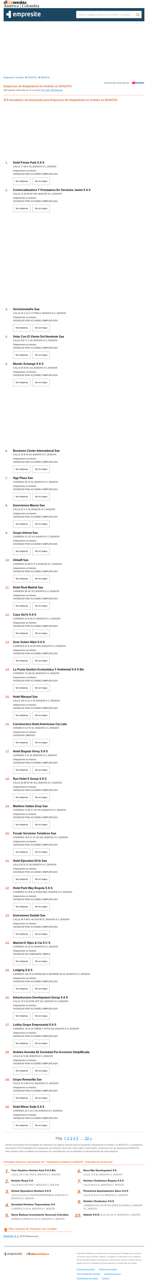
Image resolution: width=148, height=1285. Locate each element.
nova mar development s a (100, 1170)
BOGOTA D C (11, 1236)
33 (87, 1138)
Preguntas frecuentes (86, 1269)
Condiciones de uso (112, 1274)
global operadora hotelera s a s (31, 1190)
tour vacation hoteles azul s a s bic (33, 1170)
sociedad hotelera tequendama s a (33, 1204)
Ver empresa (22, 181)
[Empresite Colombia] (23, 17)
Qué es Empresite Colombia (88, 1274)
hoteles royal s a (22, 1180)
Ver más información (52, 90)
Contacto (106, 1278)
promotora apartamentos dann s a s (105, 1190)
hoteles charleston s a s (98, 1201)
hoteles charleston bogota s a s (103, 1180)
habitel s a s (91, 1214)
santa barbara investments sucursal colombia (39, 1214)
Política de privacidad (108, 1269)
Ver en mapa (41, 181)
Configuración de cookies (87, 1278)
